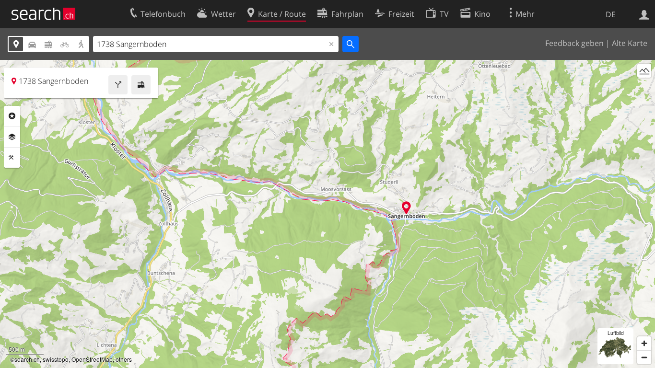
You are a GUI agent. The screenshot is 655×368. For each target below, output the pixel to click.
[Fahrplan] (141, 84)
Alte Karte (629, 43)
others (124, 359)
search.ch (27, 359)
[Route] (118, 84)
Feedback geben (574, 43)
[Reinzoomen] (644, 343)
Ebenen (12, 137)
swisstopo (56, 359)
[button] (406, 208)
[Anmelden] (644, 14)
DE (611, 14)
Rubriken (12, 116)
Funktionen (12, 158)
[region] (327, 214)
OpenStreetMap (92, 359)
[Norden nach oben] (644, 88)
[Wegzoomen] (644, 357)
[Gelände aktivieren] (644, 71)
